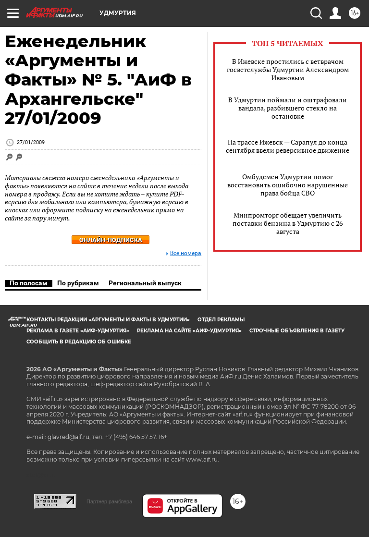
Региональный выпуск (145, 283)
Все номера (185, 253)
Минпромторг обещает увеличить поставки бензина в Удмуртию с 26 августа (288, 223)
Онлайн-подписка (110, 240)
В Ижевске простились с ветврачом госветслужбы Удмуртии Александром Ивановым (288, 69)
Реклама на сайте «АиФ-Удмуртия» (189, 331)
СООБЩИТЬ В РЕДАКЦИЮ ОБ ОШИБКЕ (78, 342)
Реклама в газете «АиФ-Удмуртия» (77, 331)
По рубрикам (78, 283)
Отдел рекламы (221, 320)
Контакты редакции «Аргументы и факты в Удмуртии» (108, 320)
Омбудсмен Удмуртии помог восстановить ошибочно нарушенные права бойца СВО (287, 184)
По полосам (29, 283)
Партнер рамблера (109, 501)
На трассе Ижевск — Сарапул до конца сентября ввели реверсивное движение (287, 146)
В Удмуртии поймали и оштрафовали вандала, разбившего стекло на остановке (287, 108)
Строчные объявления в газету (296, 331)
